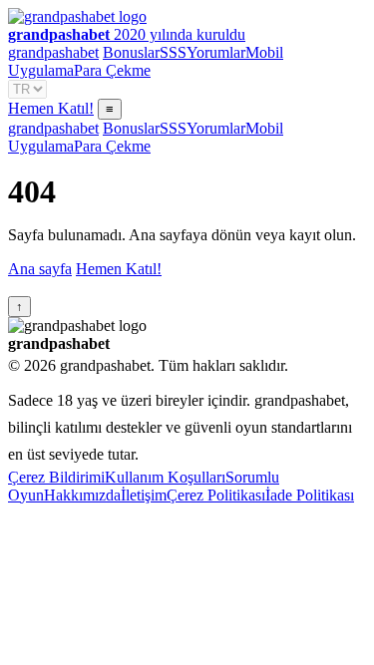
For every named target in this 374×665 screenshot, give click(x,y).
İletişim (144, 495)
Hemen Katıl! (51, 108)
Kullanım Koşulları (165, 477)
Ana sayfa (40, 268)
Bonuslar (131, 52)
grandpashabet (53, 52)
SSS (173, 52)
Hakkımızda (82, 495)
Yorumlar (216, 52)
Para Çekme (112, 70)
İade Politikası (309, 495)
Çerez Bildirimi (56, 477)
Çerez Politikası (216, 495)
